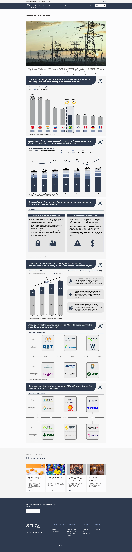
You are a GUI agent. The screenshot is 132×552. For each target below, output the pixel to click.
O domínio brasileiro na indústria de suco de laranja (34, 479)
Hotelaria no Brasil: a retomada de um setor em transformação (96, 479)
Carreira (92, 5)
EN (103, 1)
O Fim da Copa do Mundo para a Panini (55, 478)
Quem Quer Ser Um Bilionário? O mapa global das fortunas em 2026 (75, 479)
